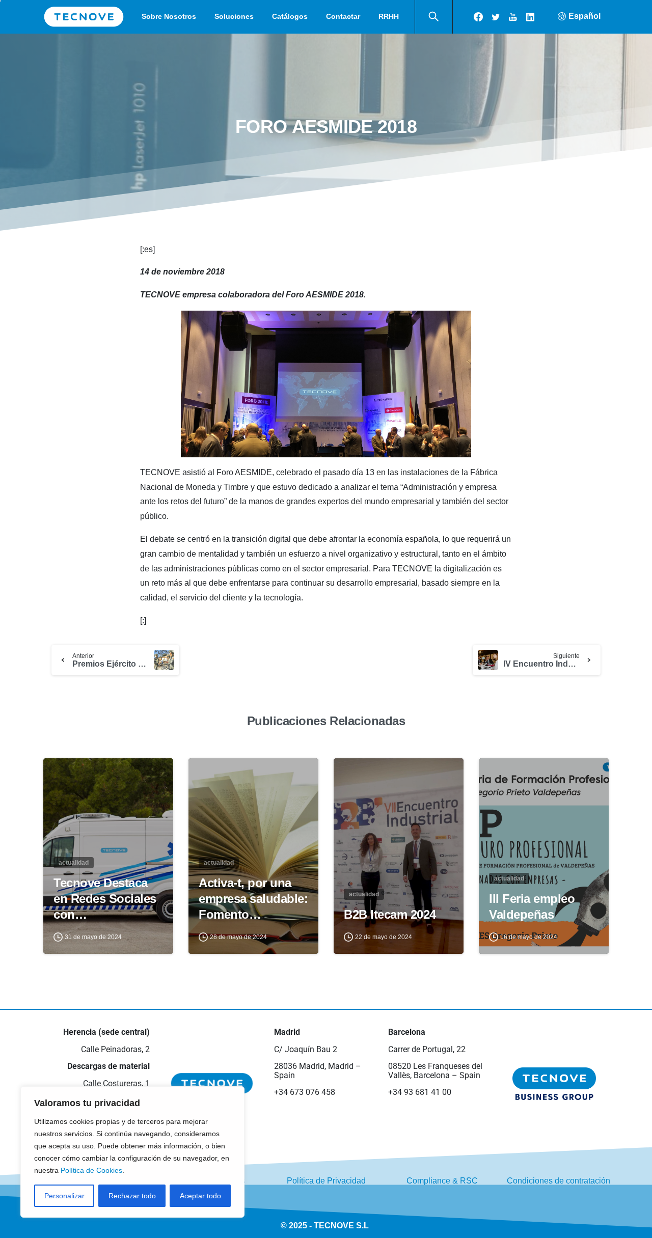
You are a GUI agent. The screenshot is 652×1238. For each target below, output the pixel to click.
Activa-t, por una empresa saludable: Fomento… (253, 898)
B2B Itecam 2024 (390, 914)
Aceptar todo (200, 1196)
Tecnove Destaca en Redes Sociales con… (104, 898)
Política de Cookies (91, 1170)
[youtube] (513, 16)
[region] (132, 1152)
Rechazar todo (132, 1196)
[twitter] (495, 16)
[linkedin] (530, 16)
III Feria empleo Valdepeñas (532, 906)
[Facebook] (478, 16)
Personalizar (64, 1196)
